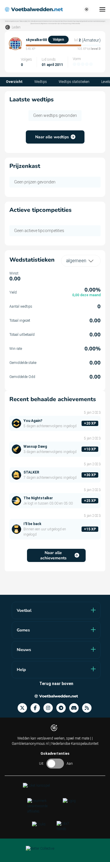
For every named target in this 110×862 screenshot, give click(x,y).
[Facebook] (37, 708)
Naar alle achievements (53, 555)
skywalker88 (36, 40)
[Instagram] (49, 708)
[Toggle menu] (102, 9)
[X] (24, 708)
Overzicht (14, 82)
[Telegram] (62, 708)
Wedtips (40, 82)
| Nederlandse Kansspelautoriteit (74, 744)
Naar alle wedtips (52, 137)
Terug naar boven (56, 683)
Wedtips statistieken (74, 82)
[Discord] (75, 708)
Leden (16, 27)
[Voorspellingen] (88, 708)
